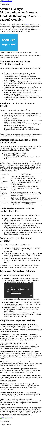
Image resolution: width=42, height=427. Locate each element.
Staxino (26, 24)
